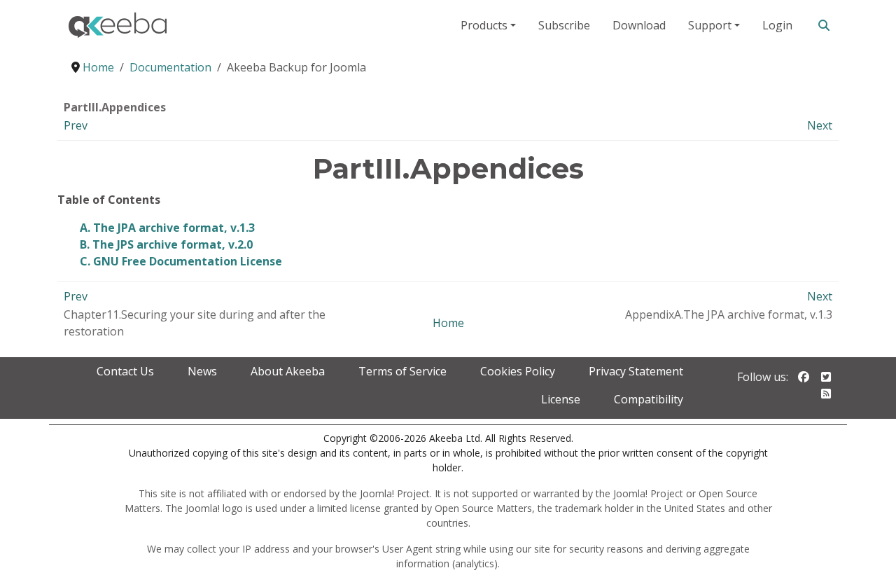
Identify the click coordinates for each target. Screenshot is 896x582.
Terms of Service (402, 371)
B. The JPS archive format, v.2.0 (166, 244)
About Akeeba (288, 371)
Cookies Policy (517, 371)
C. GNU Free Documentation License (181, 261)
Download (639, 25)
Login (777, 25)
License (560, 399)
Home (448, 323)
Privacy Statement (636, 371)
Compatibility (648, 399)
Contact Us (125, 371)
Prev (76, 125)
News (202, 371)
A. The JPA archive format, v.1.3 (167, 227)
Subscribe (564, 25)
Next (819, 125)
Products (484, 25)
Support (710, 25)
